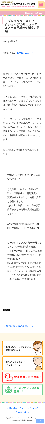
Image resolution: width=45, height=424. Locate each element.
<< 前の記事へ (9, 326)
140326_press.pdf (25, 53)
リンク (22, 408)
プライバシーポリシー (22, 412)
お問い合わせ (12, 408)
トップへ (40, 421)
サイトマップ (33, 408)
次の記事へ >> (25, 326)
